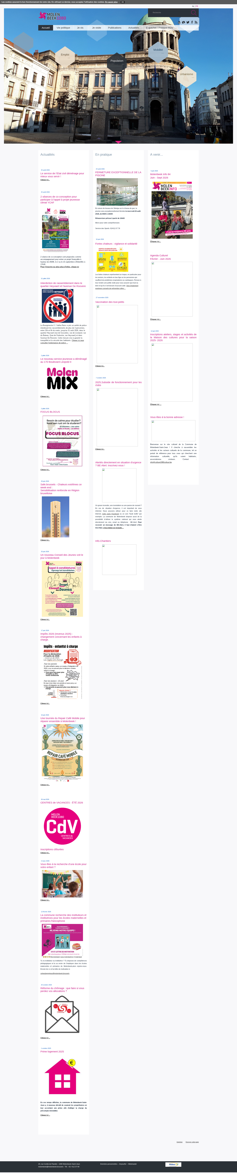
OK (123, 2)
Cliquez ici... (100, 366)
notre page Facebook (110, 514)
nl (193, 6)
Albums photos (183, 22)
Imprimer (180, 1142)
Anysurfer (122, 1164)
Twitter (187, 22)
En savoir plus (111, 2)
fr (197, 6)
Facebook (191, 22)
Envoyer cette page (192, 1142)
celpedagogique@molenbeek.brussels (54, 973)
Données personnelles (108, 1164)
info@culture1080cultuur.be (161, 462)
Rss (195, 22)
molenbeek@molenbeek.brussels (50, 1167)
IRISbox (173, 1164)
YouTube (179, 22)
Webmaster (132, 1164)
